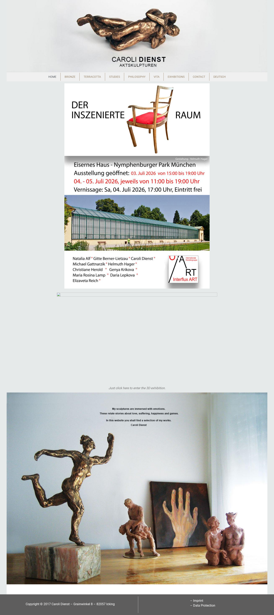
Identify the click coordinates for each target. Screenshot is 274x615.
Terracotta (92, 76)
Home (52, 76)
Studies (114, 76)
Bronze (70, 76)
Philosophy (136, 76)
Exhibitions (176, 76)
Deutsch (219, 76)
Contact (199, 76)
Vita (156, 76)
